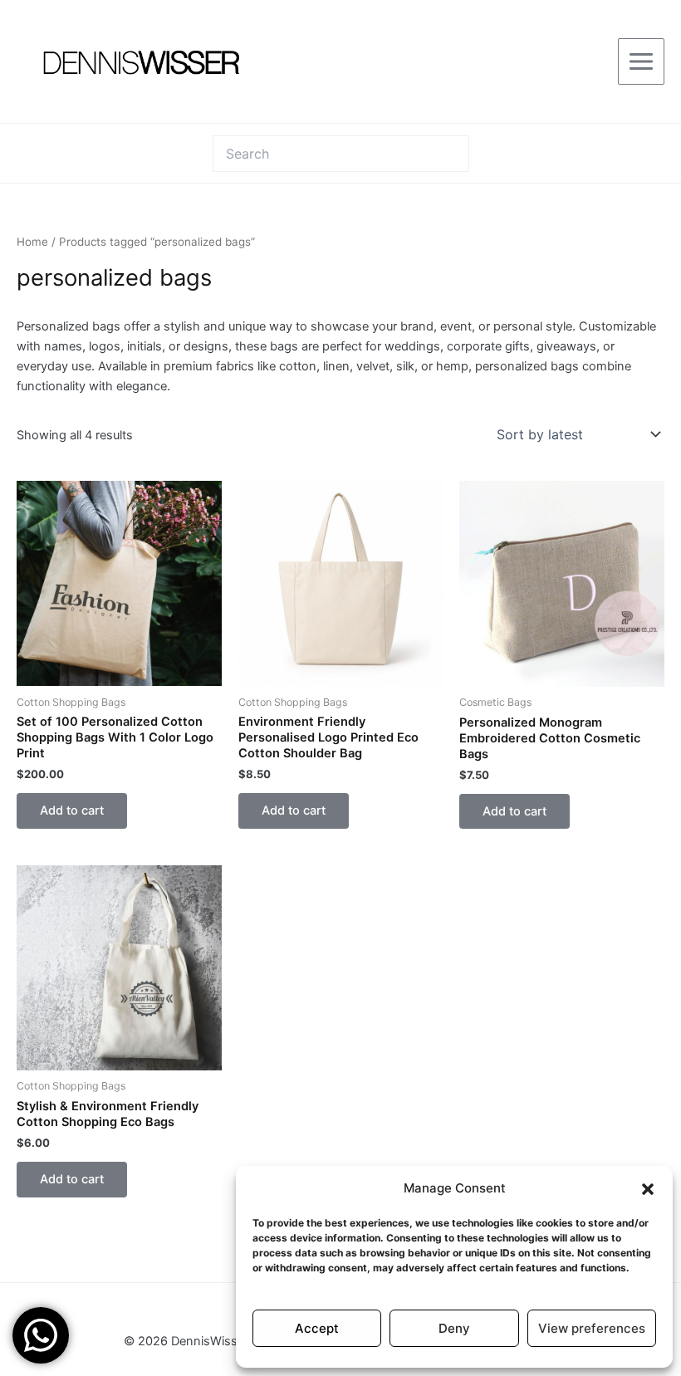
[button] (647, 1189)
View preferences (591, 1328)
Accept (317, 1328)
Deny (454, 1328)
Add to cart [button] (72, 810)
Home (32, 241)
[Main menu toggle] (641, 61)
